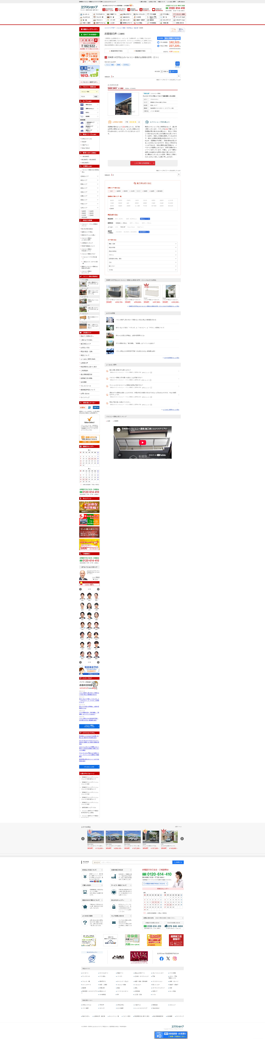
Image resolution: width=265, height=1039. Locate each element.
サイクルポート (99, 14)
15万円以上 (129, 28)
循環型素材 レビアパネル (89, 807)
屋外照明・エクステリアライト (89, 992)
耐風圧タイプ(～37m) (89, 116)
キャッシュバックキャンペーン (89, 519)
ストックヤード (166, 20)
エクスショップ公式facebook (162, 959)
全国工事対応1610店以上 (120, 9)
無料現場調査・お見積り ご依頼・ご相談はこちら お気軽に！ (171, 1035)
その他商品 (152, 23)
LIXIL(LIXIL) (120, 1005)
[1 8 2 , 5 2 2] (89, 45)
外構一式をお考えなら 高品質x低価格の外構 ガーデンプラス (88, 940)
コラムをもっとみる (89, 767)
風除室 (152, 20)
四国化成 (154, 1005)
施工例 (136, 28)
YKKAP (84, 142)
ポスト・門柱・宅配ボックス (152, 17)
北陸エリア (84, 192)
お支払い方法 (152, 1)
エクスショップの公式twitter (168, 958)
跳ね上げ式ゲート (125, 14)
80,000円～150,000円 (89, 159)
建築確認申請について (88, 389)
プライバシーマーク (92, 959)
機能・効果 (112, 243)
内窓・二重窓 (85, 23)
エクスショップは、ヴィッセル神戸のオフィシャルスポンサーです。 (139, 957)
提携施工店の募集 (86, 378)
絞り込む (177, 66)
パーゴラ (112, 20)
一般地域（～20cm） (121, 223)
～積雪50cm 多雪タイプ (89, 131)
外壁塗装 (137, 991)
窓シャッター (125, 20)
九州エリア (84, 208)
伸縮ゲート (112, 14)
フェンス (84, 322)
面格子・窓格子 (139, 20)
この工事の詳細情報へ (142, 163)
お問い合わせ (181, 1)
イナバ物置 (85, 1008)
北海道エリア (85, 176)
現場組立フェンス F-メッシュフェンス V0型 (89, 803)
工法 (110, 262)
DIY (118, 994)
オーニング (84, 288)
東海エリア (84, 188)
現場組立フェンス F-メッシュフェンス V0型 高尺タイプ (89, 798)
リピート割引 (126, 1016)
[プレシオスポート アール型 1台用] (95, 840)
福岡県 (84, 211)
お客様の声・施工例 (99, 1016)
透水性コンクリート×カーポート (125, 23)
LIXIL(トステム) (86, 1005)
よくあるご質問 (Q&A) (88, 359)
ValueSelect (155, 1008)
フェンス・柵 (99, 17)
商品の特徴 (112, 247)
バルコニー (99, 20)
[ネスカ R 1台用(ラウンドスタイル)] (169, 840)
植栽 (118, 988)
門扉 (112, 17)
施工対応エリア (86, 344)
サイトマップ (85, 397)
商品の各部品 (112, 251)
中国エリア (84, 204)
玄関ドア (154, 991)
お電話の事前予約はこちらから (155, 883)
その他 (111, 270)
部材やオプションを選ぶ (88, 235)
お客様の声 (84, 363)
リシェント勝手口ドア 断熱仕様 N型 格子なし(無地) (89, 811)
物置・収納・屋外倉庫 (85, 20)
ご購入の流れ (143, 1)
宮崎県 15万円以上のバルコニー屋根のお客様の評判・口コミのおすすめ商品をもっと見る (154, 306)
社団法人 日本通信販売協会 (118, 957)
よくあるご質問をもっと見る (171, 409)
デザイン (111, 255)
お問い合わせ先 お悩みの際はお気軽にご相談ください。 (163, 918)
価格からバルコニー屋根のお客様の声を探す (90, 267)
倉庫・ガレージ (174, 981)
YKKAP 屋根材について (88, 246)
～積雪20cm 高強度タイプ (89, 123)
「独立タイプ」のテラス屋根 (90, 262)
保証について (161, 1)
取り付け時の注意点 (87, 229)
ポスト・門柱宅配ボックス (173, 977)
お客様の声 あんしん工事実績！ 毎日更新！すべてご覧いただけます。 (89, 44)
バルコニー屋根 (179, 14)
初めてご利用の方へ (87, 336)
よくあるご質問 (171, 1)
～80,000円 (85, 156)
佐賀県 (91, 211)
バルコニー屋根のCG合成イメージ (87, 250)
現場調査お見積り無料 (132, 9)
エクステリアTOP (110, 28)
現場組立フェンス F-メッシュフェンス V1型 (89, 793)
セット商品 (139, 23)
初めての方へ (86, 1016)
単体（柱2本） (89, 105)
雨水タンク (103, 991)
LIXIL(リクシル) (87, 139)
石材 (171, 988)
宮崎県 (91, 215)
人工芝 (112, 23)
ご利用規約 (84, 370)
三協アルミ (85, 145)
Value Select (86, 148)
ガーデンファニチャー (158, 988)
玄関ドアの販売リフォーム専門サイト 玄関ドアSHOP (110, 940)
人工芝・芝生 (138, 994)
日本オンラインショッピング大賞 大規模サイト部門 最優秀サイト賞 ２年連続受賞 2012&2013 (154, 940)
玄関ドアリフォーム (99, 23)
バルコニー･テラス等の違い (90, 257)
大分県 (84, 215)
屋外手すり (125, 17)
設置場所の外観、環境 (115, 258)
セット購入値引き (89, 532)
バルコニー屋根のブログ (88, 254)
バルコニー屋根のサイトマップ (87, 272)
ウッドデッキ (85, 17)
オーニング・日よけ (179, 17)
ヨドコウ (102, 1008)
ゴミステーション (179, 20)
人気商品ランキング (87, 243)
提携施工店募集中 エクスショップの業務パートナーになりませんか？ (176, 940)
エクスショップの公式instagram (174, 958)
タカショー (173, 1005)
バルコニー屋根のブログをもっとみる (89, 725)
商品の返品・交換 (86, 351)
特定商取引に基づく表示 (89, 366)
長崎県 (84, 213)
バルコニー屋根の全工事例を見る (90, 171)
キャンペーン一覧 (114, 1016)
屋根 (123, 127)
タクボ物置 (120, 1008)
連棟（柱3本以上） (89, 108)
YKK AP (122, 227)
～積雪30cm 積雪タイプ (89, 127)
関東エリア (84, 184)
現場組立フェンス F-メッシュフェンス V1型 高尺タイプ (89, 788)
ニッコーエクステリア (141, 1008)
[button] (98, 589)
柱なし (89, 112)
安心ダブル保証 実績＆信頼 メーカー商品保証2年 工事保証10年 (89, 57)
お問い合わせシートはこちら (174, 928)
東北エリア (84, 180)
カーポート (85, 14)
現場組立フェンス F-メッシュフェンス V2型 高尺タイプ (89, 778)
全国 (108, 421)
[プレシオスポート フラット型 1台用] (132, 840)
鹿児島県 (84, 217)
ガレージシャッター (139, 14)
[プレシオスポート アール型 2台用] (114, 840)
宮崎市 (112, 208)
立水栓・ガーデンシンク (142, 976)
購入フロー (112, 266)
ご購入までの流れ (86, 340)
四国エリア (84, 200)
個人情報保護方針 (86, 374)
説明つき (174, 71)
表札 (166, 17)
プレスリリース (86, 386)
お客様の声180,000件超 (157, 9)
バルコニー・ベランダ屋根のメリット (90, 224)
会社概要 (84, 382)
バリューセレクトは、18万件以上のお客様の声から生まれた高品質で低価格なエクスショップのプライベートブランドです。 (89, 428)
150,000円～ (86, 162)
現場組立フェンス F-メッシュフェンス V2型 (89, 783)
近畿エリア (84, 196)
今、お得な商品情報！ (89, 507)
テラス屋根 (152, 14)
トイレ (154, 994)
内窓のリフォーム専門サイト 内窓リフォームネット (132, 940)
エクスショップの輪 (89, 544)
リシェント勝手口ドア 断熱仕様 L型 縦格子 (89, 816)
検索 (96, 96)
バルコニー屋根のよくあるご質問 (87, 239)
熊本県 (91, 213)
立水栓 (139, 17)
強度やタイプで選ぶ (87, 232)
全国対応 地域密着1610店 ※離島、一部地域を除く (89, 71)
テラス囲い (166, 14)
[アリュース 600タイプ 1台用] (151, 840)
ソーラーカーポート (122, 991)
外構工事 (166, 23)
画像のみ (165, 71)
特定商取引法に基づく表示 (141, 1016)
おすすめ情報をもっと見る (171, 357)
